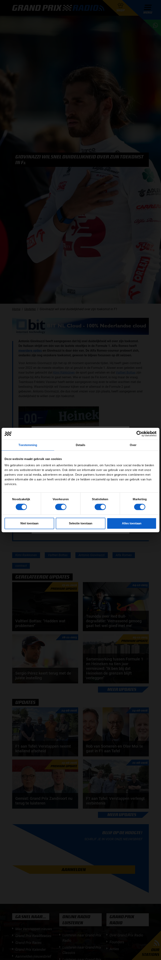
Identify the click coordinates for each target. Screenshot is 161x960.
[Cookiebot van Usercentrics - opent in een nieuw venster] (139, 434)
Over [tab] (133, 445)
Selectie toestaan (80, 523)
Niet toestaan (29, 523)
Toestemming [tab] (27, 445)
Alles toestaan (131, 523)
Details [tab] (80, 445)
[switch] (60, 507)
